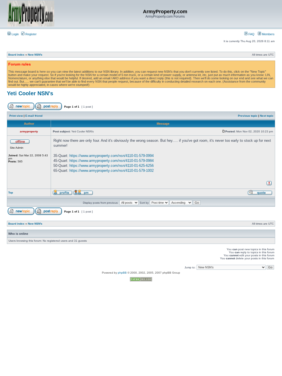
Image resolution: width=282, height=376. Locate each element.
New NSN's (35, 54)
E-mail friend (33, 115)
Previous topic (247, 115)
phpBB (122, 272)
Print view (16, 115)
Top (10, 192)
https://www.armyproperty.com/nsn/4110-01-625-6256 (111, 166)
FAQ (251, 34)
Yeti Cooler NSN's (30, 93)
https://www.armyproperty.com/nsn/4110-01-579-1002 (111, 170)
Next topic (266, 115)
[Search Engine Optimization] (141, 280)
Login (15, 34)
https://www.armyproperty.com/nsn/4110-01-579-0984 (111, 161)
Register (31, 34)
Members (268, 34)
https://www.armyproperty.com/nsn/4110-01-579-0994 (111, 156)
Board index (16, 54)
